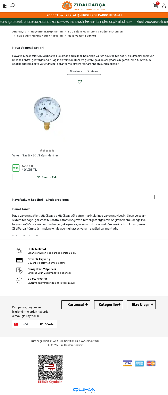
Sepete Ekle (49, 177)
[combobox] (17, 324)
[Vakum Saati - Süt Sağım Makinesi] (47, 113)
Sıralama (92, 71)
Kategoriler (108, 305)
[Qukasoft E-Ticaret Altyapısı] (84, 390)
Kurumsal (76, 305)
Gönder (50, 324)
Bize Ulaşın (141, 305)
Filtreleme (76, 71)
